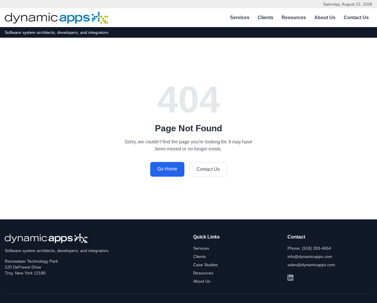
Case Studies (205, 264)
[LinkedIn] (290, 278)
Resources (294, 17)
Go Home (167, 168)
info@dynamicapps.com (309, 256)
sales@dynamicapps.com (311, 264)
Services (239, 17)
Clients (265, 17)
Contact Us (356, 17)
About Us (324, 17)
